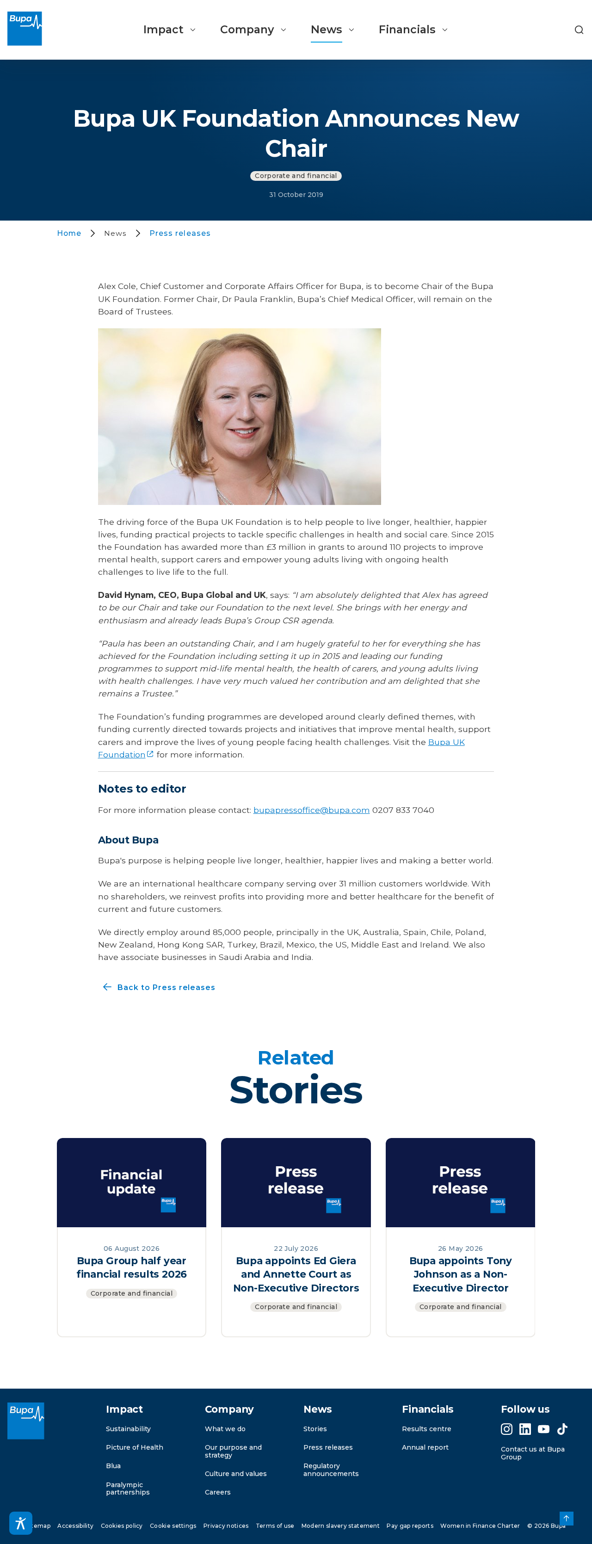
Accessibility (75, 1525)
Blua (113, 1466)
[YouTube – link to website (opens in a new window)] (543, 1429)
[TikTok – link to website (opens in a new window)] (562, 1429)
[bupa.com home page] (24, 30)
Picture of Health (134, 1447)
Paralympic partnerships (128, 1489)
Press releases (328, 1447)
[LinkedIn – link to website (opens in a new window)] (525, 1429)
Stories (315, 1429)
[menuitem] (170, 30)
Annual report (425, 1447)
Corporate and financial (296, 176)
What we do (225, 1429)
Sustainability (128, 1429)
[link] (567, 1519)
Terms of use (275, 1525)
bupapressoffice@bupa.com (311, 810)
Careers (218, 1492)
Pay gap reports (410, 1525)
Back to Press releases (157, 988)
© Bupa (546, 1525)
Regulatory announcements (331, 1470)
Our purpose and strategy (233, 1451)
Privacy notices (226, 1525)
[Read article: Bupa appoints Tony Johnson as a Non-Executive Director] (461, 1182)
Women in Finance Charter (480, 1525)
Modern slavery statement (341, 1525)
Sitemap (38, 1525)
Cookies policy (122, 1525)
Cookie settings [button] (173, 1525)
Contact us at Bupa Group (533, 1453)
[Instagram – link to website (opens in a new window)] (506, 1429)
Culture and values (236, 1474)
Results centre (426, 1429)
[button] (579, 30)
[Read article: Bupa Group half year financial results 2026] (132, 1182)
